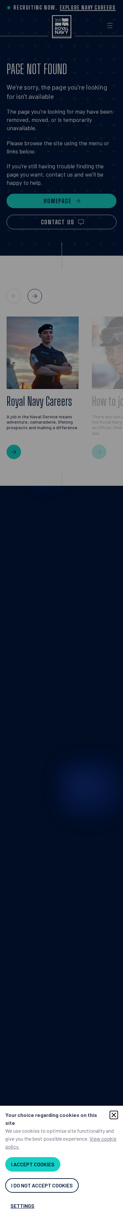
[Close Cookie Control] (114, 1115)
